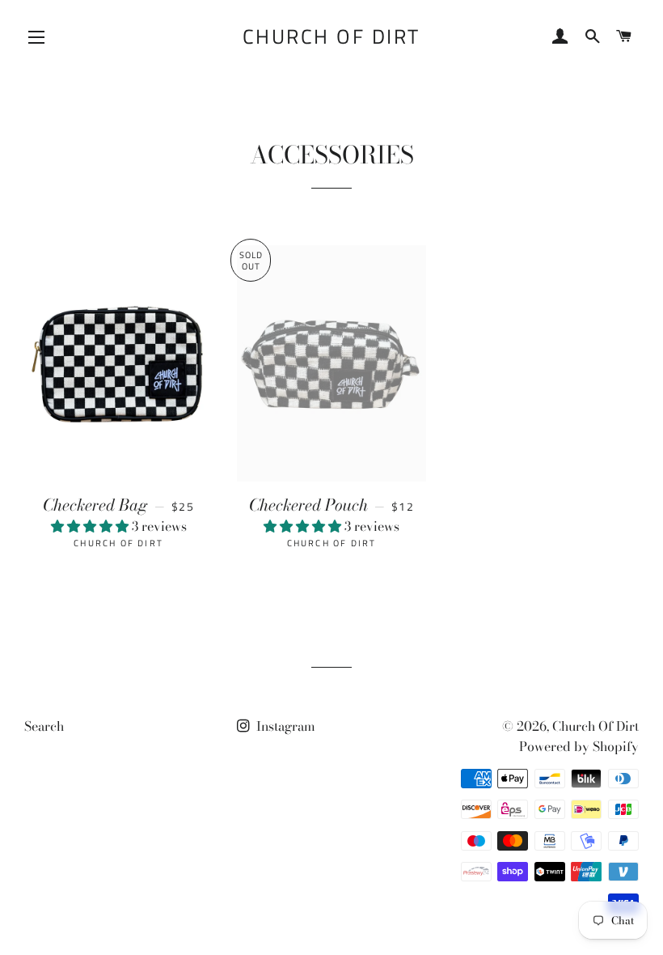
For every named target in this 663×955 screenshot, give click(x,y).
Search (44, 726)
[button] (91, 526)
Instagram (284, 726)
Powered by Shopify (579, 746)
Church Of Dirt (331, 37)
